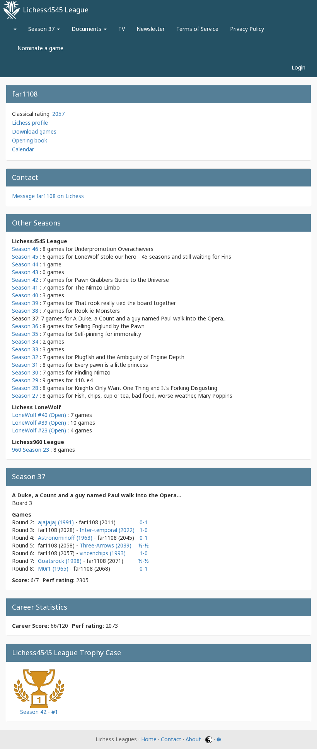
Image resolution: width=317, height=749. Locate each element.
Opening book (29, 140)
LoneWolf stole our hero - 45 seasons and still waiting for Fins (153, 256)
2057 (58, 113)
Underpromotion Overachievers (114, 248)
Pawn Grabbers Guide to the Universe (122, 279)
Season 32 (25, 357)
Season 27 (25, 395)
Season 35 (25, 333)
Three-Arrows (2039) (105, 545)
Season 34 (25, 341)
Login (298, 67)
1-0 (144, 530)
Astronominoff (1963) (66, 537)
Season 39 (25, 303)
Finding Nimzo (93, 372)
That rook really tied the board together (125, 303)
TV (121, 28)
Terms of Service (197, 28)
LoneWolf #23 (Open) (39, 430)
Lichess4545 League (56, 9)
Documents (87, 28)
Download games (34, 131)
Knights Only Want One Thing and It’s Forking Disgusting (146, 387)
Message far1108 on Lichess (48, 196)
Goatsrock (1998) (60, 560)
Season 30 (25, 372)
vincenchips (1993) (103, 553)
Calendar (23, 149)
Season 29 (25, 380)
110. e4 (84, 380)
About (193, 739)
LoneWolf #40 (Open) (39, 415)
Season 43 (25, 272)
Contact (171, 739)
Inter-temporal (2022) (107, 530)
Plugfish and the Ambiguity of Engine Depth (129, 357)
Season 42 (25, 279)
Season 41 (25, 287)
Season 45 (25, 256)
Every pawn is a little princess (111, 364)
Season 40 (25, 295)
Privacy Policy (247, 28)
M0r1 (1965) (54, 568)
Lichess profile (30, 122)
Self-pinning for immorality (108, 333)
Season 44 (25, 264)
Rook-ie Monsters (97, 310)
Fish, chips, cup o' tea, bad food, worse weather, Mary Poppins (153, 395)
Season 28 (25, 387)
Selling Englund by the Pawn (110, 326)
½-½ (143, 545)
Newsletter (150, 28)
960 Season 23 (30, 449)
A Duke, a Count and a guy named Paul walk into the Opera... (150, 318)
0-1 (144, 522)
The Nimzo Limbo (97, 287)
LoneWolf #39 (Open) (39, 422)
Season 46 (25, 248)
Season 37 (42, 28)
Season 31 (25, 364)
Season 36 (25, 326)
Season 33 (25, 349)
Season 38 (25, 310)
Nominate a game (40, 48)
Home (149, 739)
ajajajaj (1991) (56, 522)
